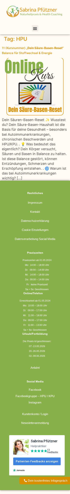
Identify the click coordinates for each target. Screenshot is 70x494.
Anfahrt (35, 367)
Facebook (35, 389)
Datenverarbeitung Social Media (35, 239)
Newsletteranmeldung (35, 423)
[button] (35, 28)
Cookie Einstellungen (35, 229)
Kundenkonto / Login (35, 414)
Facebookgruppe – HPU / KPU (35, 396)
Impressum (35, 202)
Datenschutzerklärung (35, 220)
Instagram (35, 402)
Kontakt (35, 211)
